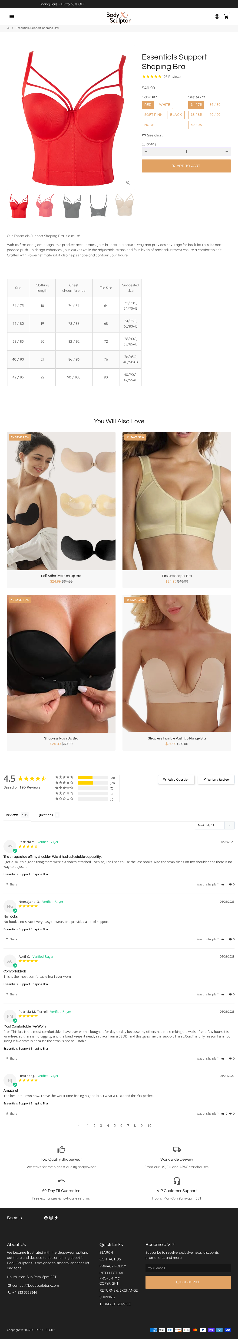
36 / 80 (215, 104)
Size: (196, 97)
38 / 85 (196, 114)
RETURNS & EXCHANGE (118, 1290)
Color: (150, 97)
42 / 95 (196, 125)
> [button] (160, 1125)
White (164, 104)
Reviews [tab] (12, 815)
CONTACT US (110, 1259)
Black (176, 114)
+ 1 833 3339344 (22, 1292)
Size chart (152, 135)
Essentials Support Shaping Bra (37, 28)
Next (129, 117)
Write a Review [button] (219, 779)
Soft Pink (153, 114)
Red (148, 104)
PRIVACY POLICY (112, 1266)
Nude (149, 125)
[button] (224, 884)
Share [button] (13, 884)
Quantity (149, 144)
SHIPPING (107, 1297)
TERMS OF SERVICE (115, 1304)
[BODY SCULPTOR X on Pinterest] (46, 1218)
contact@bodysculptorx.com (33, 1285)
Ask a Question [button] (178, 779)
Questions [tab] (45, 815)
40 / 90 (215, 114)
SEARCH (106, 1252)
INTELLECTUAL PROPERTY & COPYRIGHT (111, 1278)
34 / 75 (196, 104)
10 (149, 1125)
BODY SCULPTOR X (42, 1330)
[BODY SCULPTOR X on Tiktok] (56, 1218)
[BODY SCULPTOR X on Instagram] (51, 1218)
